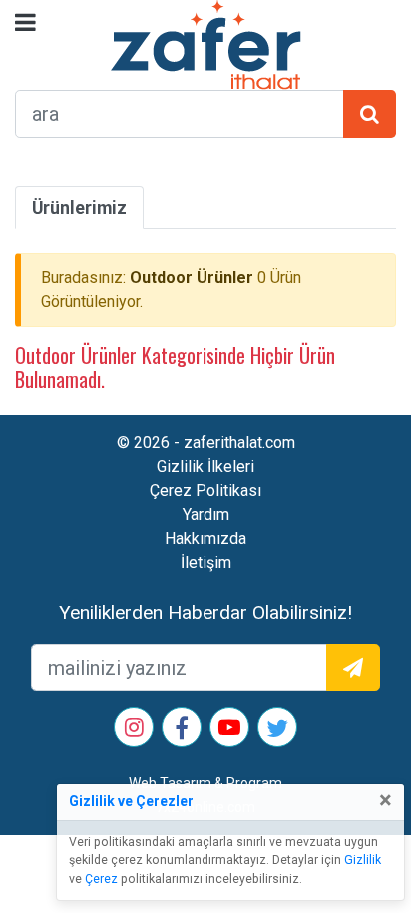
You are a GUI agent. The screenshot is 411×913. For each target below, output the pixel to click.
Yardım (206, 514)
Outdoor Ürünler (191, 277)
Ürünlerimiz (79, 208)
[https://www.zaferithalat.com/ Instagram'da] (134, 729)
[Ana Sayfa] (206, 43)
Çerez (101, 879)
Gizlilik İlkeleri (205, 466)
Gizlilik (362, 860)
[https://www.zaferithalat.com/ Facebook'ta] (182, 731)
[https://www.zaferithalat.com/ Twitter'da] (277, 731)
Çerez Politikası (205, 490)
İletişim (206, 562)
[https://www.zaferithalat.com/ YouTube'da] (229, 729)
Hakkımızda (205, 538)
